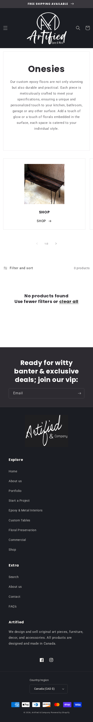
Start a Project (19, 500)
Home (13, 471)
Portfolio (15, 491)
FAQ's (13, 606)
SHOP (41, 221)
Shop (12, 549)
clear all (69, 301)
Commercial (17, 540)
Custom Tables (19, 520)
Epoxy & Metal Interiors (26, 510)
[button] (5, 28)
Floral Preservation (22, 530)
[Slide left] (37, 243)
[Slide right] (56, 243)
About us (15, 481)
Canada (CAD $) (44, 688)
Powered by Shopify (60, 712)
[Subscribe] (79, 393)
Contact (14, 596)
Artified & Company (41, 712)
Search (14, 577)
